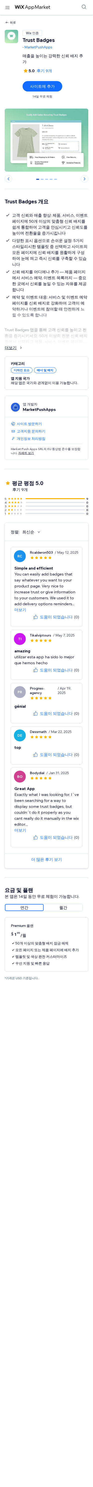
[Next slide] (84, 178)
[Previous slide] (8, 178)
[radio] (24, 907)
